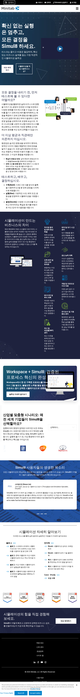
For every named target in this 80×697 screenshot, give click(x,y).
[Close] (76, 685)
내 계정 (74, 2)
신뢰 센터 (40, 647)
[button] (77, 8)
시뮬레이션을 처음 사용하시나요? (24, 68)
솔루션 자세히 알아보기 (18, 394)
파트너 (40, 2)
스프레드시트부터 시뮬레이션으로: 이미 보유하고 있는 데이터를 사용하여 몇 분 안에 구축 (22, 548)
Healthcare (55, 436)
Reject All (21, 693)
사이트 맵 (40, 655)
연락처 (49, 2)
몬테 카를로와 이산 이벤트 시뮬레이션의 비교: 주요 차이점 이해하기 (22, 558)
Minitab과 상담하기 (61, 2)
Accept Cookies (35, 693)
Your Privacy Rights (6, 693)
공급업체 (40, 651)
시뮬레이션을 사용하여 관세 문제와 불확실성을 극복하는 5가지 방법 (22, 573)
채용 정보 (40, 643)
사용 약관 (40, 678)
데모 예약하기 (7, 69)
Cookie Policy (35, 689)
